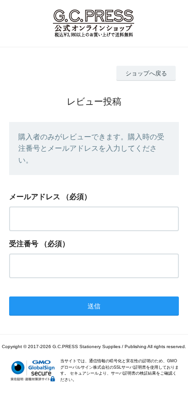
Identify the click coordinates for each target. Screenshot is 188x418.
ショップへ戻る (146, 73)
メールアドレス (34, 197)
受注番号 (23, 244)
